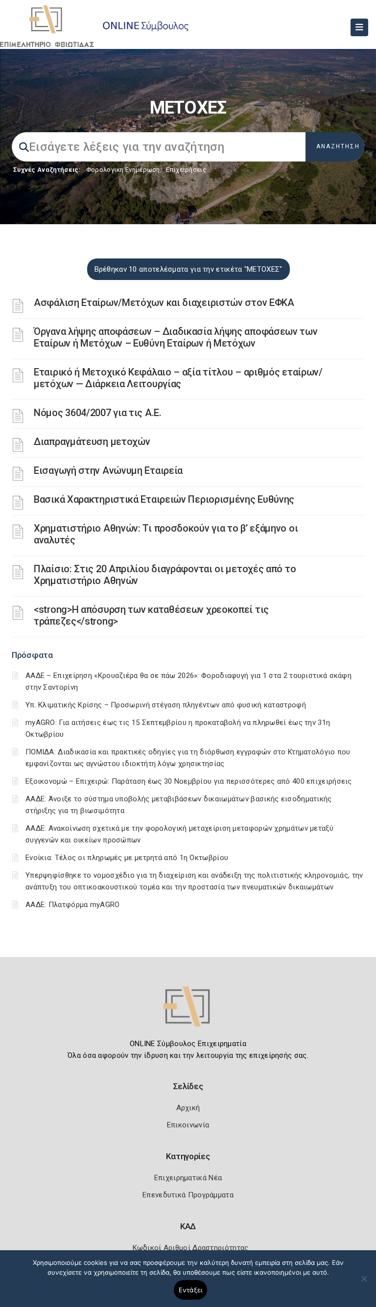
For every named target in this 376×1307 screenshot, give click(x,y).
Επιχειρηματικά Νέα (188, 1177)
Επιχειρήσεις (186, 169)
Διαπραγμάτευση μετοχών (92, 441)
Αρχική (188, 1107)
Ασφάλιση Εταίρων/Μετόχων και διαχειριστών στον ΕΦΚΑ (164, 302)
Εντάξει (191, 1290)
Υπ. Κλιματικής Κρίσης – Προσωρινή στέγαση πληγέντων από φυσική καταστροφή (165, 704)
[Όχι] (364, 1283)
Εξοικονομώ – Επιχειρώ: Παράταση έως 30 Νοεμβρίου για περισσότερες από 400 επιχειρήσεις (188, 781)
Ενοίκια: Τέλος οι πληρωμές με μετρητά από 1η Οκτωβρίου (126, 857)
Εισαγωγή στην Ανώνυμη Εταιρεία (108, 470)
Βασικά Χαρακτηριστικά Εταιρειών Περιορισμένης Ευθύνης (164, 499)
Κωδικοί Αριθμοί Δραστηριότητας (191, 1247)
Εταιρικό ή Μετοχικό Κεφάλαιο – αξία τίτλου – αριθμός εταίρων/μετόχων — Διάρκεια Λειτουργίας (178, 378)
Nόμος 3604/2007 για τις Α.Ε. (98, 413)
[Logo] (188, 1013)
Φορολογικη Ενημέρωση (123, 169)
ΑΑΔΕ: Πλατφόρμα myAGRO (72, 904)
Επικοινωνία (188, 1124)
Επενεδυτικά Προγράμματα (188, 1194)
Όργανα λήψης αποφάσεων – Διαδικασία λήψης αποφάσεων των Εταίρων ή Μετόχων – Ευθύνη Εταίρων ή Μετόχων (176, 337)
